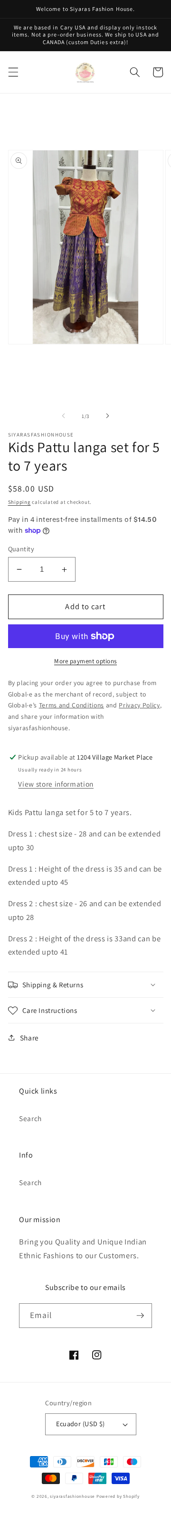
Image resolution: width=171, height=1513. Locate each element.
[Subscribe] (140, 1315)
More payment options (85, 661)
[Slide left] (63, 416)
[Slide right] (107, 416)
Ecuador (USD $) (80, 1423)
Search (30, 1118)
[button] (12, 72)
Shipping (19, 502)
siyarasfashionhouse (72, 1496)
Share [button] (29, 1037)
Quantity (21, 548)
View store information (56, 784)
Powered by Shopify (118, 1496)
